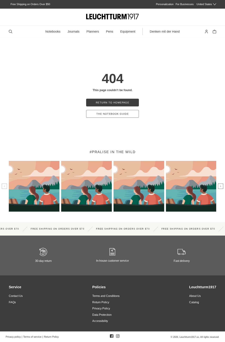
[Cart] (214, 31)
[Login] (206, 31)
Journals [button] (73, 31)
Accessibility (100, 321)
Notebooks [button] (52, 31)
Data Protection (102, 314)
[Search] (10, 31)
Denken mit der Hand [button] (165, 31)
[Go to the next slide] (220, 186)
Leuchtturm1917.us (189, 337)
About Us (195, 295)
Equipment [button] (127, 31)
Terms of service (32, 336)
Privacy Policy (101, 308)
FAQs (12, 302)
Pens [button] (109, 31)
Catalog (194, 302)
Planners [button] (92, 31)
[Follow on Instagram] (117, 336)
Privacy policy (13, 336)
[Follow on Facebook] (111, 336)
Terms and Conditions (106, 295)
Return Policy (100, 302)
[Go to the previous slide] (4, 186)
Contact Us (16, 295)
